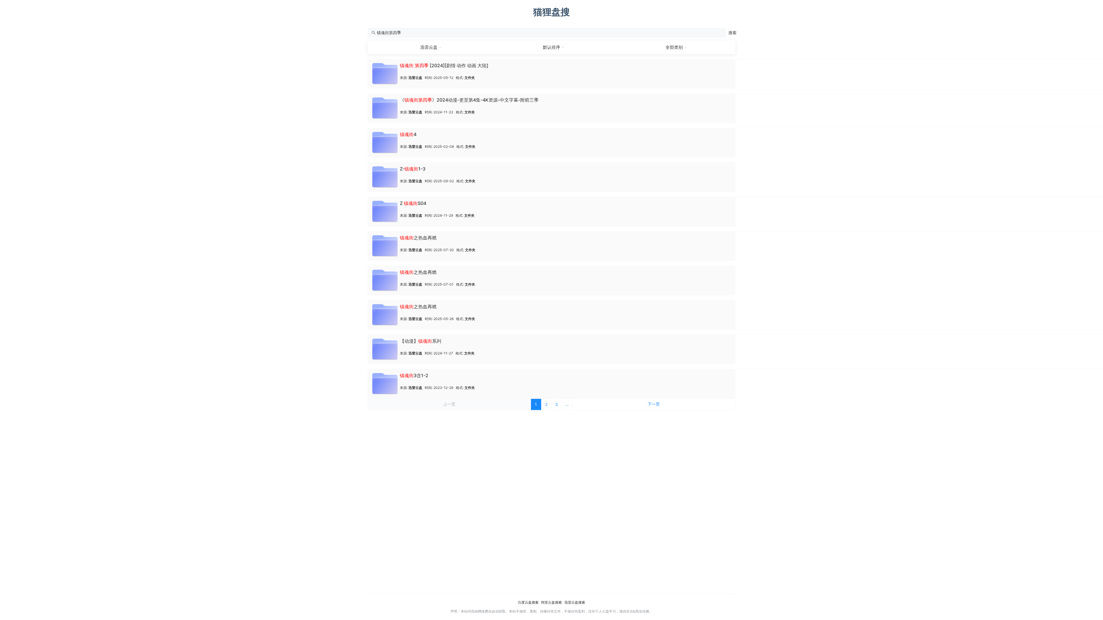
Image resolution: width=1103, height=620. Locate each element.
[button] (732, 33)
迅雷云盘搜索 (574, 602)
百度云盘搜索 (528, 602)
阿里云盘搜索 (551, 602)
